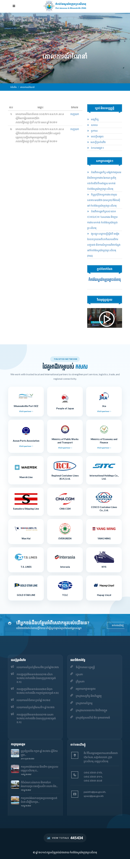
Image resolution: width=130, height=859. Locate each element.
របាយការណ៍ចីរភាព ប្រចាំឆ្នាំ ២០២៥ (33, 700)
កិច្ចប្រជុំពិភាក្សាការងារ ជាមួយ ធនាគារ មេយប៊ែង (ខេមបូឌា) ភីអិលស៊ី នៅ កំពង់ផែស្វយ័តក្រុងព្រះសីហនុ (103, 200)
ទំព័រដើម (13, 87)
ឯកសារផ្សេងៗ (97, 147)
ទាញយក (74, 113)
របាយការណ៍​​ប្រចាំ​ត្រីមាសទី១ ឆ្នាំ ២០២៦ (36, 707)
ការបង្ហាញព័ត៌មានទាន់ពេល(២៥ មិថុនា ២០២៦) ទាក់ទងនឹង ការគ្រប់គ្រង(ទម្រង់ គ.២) (38, 690)
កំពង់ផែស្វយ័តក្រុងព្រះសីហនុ (104, 280)
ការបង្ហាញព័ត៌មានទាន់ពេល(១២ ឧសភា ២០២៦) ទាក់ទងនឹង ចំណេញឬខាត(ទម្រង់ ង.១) (36, 718)
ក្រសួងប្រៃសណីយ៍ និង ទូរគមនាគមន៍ (93, 717)
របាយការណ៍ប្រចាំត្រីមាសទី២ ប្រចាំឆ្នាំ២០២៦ (38, 667)
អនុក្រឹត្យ (95, 119)
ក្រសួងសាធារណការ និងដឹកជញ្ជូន (91, 710)
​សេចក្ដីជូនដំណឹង (98, 142)
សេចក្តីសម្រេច (97, 136)
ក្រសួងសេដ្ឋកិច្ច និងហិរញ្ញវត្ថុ (89, 695)
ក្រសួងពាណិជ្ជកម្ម (84, 703)
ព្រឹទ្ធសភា (80, 681)
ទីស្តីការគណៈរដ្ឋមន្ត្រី (85, 667)
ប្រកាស (94, 130)
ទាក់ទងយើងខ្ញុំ (118, 625)
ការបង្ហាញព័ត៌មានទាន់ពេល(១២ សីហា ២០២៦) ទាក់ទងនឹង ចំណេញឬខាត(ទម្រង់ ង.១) (36, 678)
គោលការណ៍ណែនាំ (27, 87)
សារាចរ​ (94, 125)
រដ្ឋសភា (79, 674)
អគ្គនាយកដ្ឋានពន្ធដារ (86, 688)
